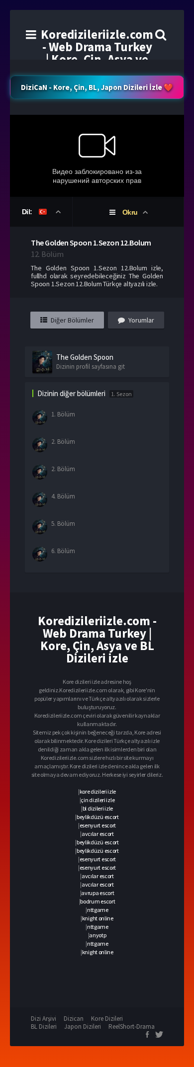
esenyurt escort (98, 825)
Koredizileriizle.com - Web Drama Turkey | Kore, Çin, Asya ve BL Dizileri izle (97, 53)
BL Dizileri (44, 1026)
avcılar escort (98, 833)
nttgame (97, 909)
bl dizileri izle (98, 808)
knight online (97, 918)
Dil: (28, 212)
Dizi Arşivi (43, 1018)
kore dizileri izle (98, 791)
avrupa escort (97, 893)
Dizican (74, 1018)
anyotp (97, 935)
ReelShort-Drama (131, 1026)
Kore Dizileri (107, 1018)
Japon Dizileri (82, 1026)
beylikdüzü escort (98, 817)
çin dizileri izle (97, 800)
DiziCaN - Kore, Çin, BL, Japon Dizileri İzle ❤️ (97, 87)
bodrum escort (97, 901)
